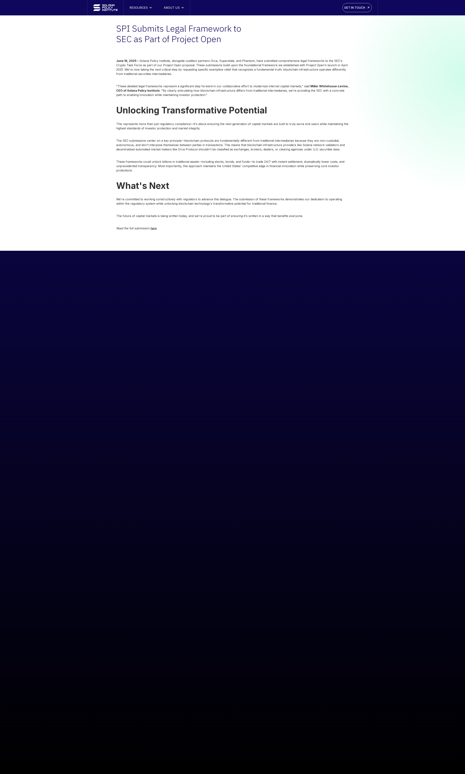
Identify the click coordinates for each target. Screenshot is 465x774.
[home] (105, 7)
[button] (141, 7)
